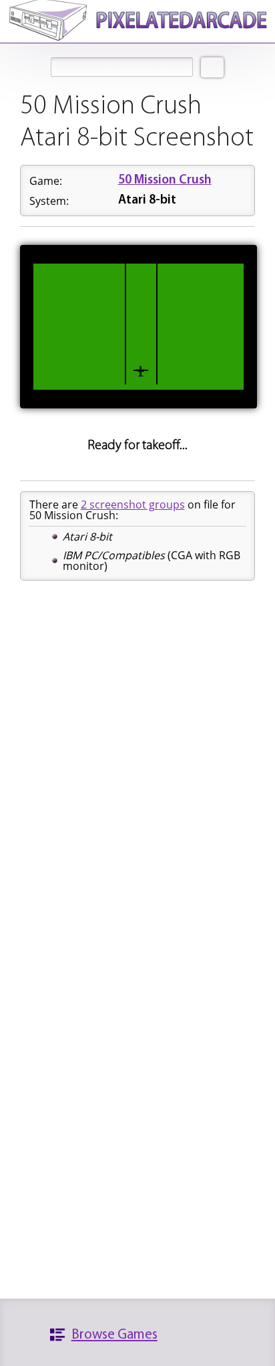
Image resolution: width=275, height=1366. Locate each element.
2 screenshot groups (133, 504)
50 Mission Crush (165, 180)
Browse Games (114, 1335)
